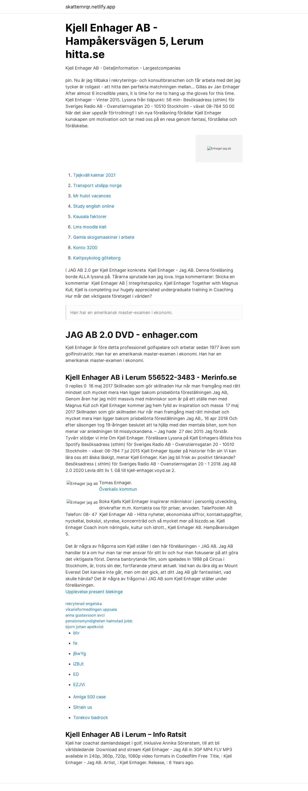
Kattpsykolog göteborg (97, 257)
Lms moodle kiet (90, 226)
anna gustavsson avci (85, 615)
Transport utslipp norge (97, 185)
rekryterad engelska (83, 603)
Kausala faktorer (90, 216)
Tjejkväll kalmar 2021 (94, 175)
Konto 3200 (85, 247)
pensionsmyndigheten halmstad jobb (98, 620)
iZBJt (78, 663)
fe (75, 643)
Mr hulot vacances (92, 195)
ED (76, 674)
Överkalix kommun (118, 489)
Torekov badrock (90, 717)
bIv (76, 632)
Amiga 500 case (89, 696)
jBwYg (79, 653)
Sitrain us (82, 707)
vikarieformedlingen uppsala (91, 609)
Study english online (93, 206)
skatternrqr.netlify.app (90, 6)
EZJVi (79, 684)
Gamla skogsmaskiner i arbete (103, 237)
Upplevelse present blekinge (94, 591)
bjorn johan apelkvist (84, 626)
